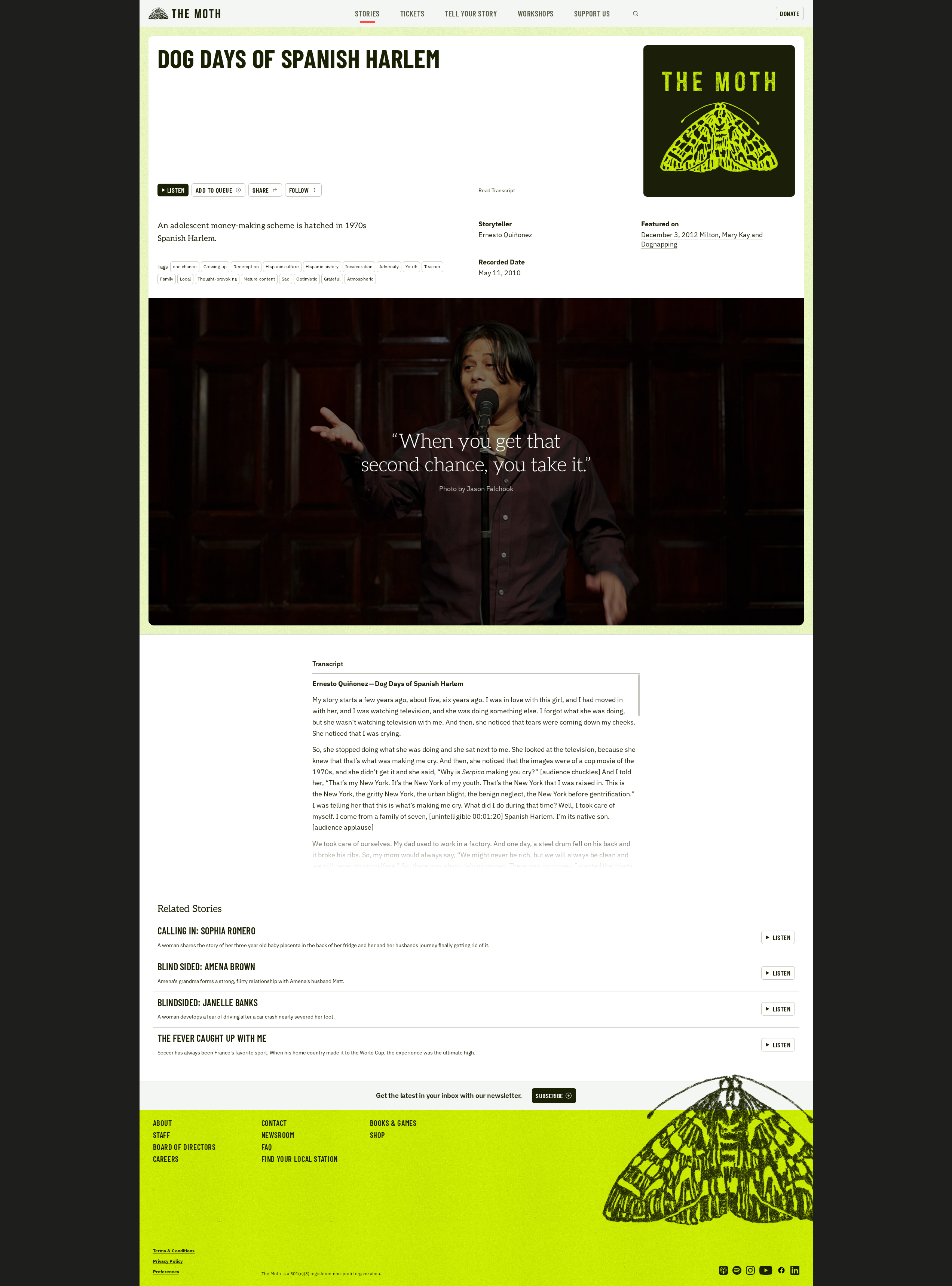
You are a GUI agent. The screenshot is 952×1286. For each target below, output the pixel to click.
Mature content (259, 279)
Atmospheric (360, 279)
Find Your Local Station (299, 1158)
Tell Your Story (471, 14)
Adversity (389, 266)
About (162, 1122)
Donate (789, 13)
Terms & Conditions (174, 1250)
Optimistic (306, 279)
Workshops (536, 14)
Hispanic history (322, 266)
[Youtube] (765, 1270)
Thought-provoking (217, 279)
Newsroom (277, 1134)
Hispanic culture (282, 266)
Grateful (332, 279)
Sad (285, 279)
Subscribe (549, 1095)
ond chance (185, 266)
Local (185, 279)
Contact (274, 1122)
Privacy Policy (168, 1261)
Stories (367, 14)
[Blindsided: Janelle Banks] (476, 1010)
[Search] (635, 13)
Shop (377, 1134)
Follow (299, 190)
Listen (176, 190)
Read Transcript (496, 190)
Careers (166, 1158)
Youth (411, 266)
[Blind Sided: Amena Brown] (476, 974)
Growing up (215, 266)
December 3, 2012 (669, 234)
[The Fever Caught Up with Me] (476, 1045)
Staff (162, 1134)
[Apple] (723, 1270)
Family (167, 279)
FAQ (266, 1146)
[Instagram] (750, 1270)
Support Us (592, 14)
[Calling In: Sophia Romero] (476, 938)
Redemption (246, 266)
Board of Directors (184, 1146)
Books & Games (393, 1122)
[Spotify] (736, 1270)
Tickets (412, 14)
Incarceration (359, 266)
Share (260, 190)
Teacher (432, 266)
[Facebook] (781, 1270)
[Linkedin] (794, 1270)
